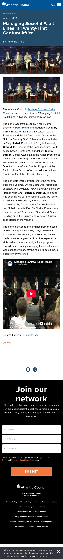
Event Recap (9, 13)
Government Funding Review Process (32, 511)
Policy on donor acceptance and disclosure (31, 516)
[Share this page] (35, 369)
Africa (7, 342)
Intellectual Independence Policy (32, 507)
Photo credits (42, 526)
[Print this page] (28, 369)
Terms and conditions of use (46, 502)
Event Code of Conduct (24, 526)
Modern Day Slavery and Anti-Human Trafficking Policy (31, 521)
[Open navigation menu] (59, 4)
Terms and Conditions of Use (22, 460)
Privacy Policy (11, 502)
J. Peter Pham (30, 335)
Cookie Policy (25, 502)
